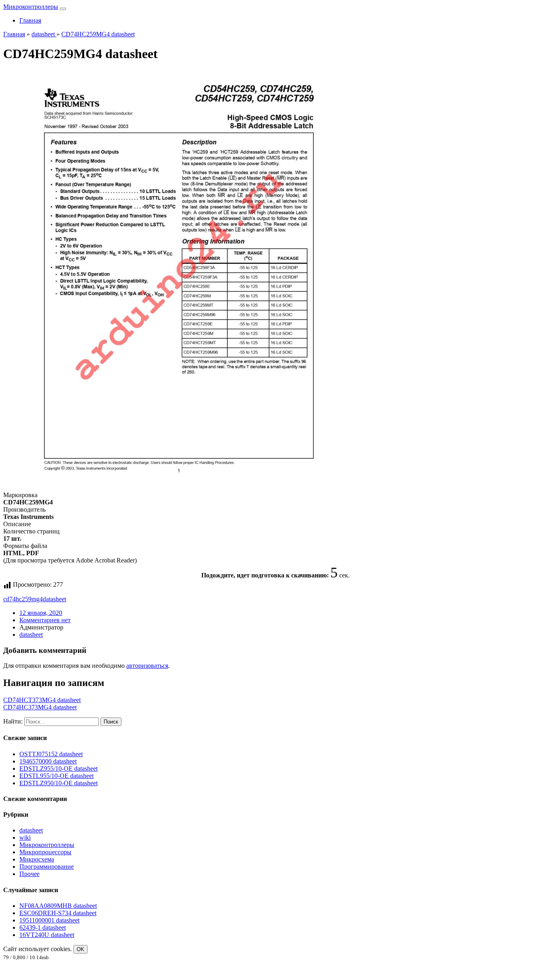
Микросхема (36, 859)
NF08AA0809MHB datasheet (58, 905)
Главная (30, 20)
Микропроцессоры (45, 852)
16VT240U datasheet (46, 934)
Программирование (46, 866)
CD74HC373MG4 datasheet (40, 707)
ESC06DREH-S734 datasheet (57, 913)
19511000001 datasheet (49, 920)
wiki (25, 837)
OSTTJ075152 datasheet (51, 754)
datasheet (54, 599)
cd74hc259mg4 (23, 599)
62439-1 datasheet (42, 927)
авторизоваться (147, 665)
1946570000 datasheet (48, 761)
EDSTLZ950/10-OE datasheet (58, 783)
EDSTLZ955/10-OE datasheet (58, 768)
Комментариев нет (45, 620)
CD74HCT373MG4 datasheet (42, 699)
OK (80, 949)
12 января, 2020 (40, 612)
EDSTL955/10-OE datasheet (56, 775)
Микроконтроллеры (30, 6)
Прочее (29, 873)
